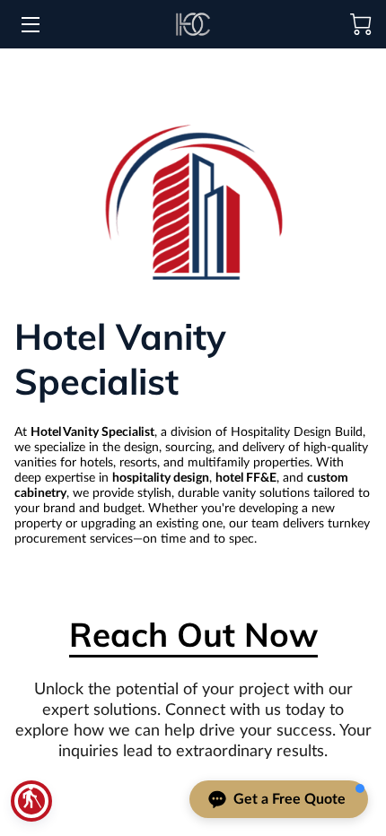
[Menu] (29, 24)
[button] (31, 801)
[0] (361, 24)
